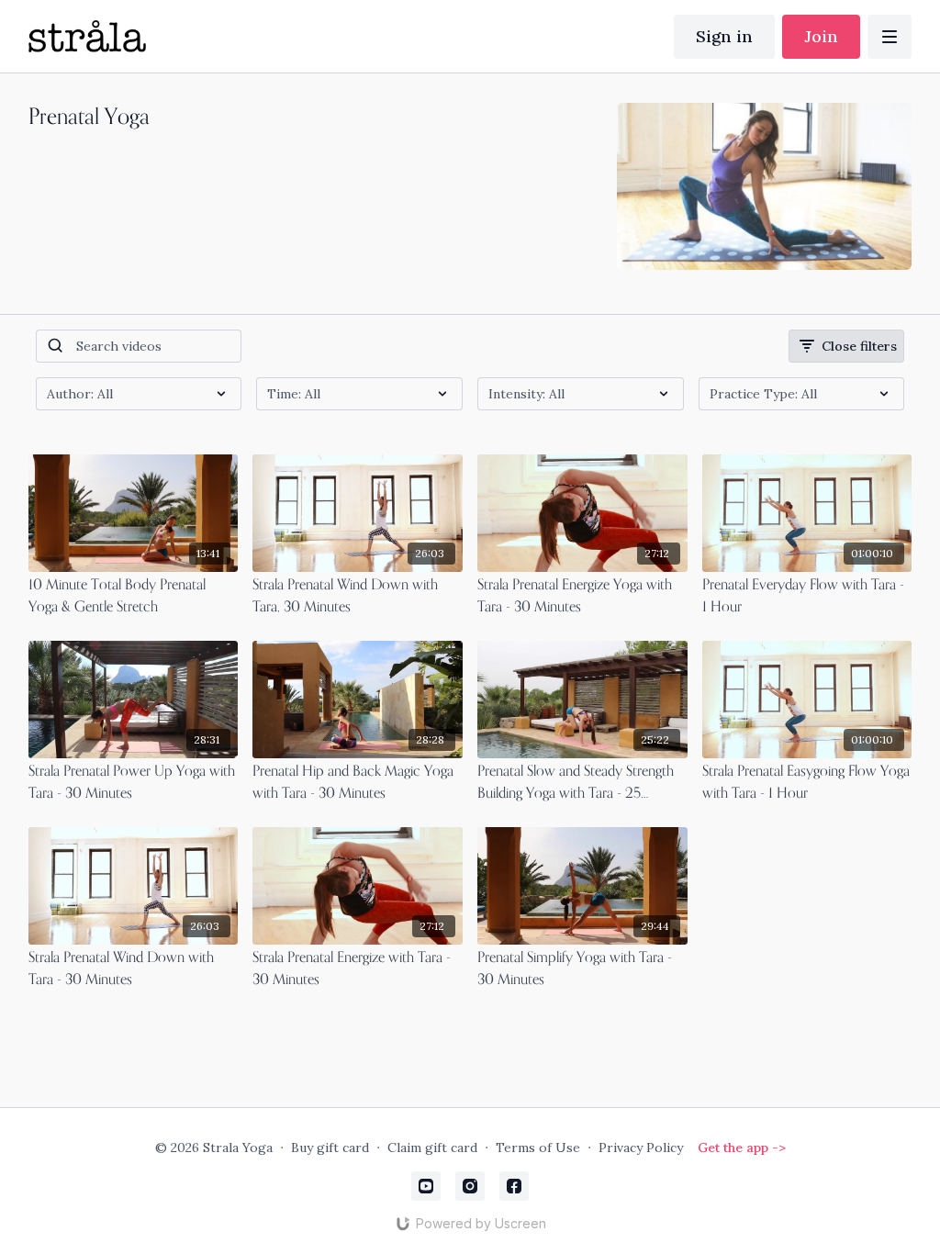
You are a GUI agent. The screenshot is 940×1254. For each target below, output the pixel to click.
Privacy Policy (641, 1147)
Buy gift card (330, 1147)
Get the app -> (742, 1147)
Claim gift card (432, 1147)
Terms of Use (538, 1147)
